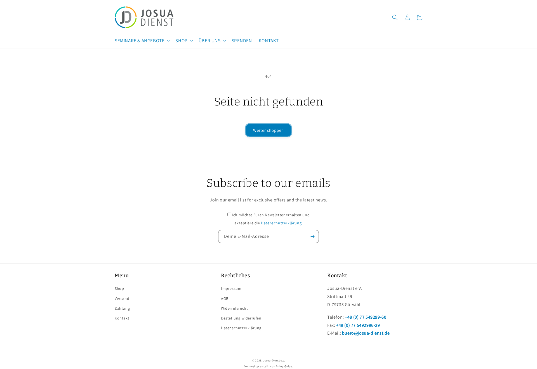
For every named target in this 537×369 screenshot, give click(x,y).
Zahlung (122, 308)
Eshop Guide (284, 366)
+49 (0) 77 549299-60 (365, 317)
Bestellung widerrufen (241, 318)
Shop (119, 288)
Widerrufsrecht (234, 308)
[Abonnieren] (312, 236)
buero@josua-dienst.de (366, 333)
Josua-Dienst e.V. (274, 360)
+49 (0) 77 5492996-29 (358, 325)
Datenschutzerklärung (281, 222)
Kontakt (122, 318)
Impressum (231, 288)
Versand (122, 298)
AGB (225, 298)
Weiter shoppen (268, 130)
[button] (141, 40)
